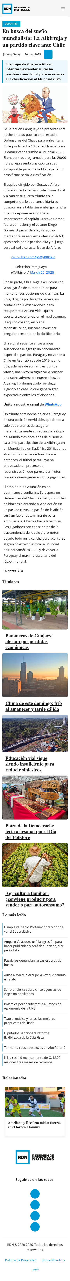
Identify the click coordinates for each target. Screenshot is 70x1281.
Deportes (11, 23)
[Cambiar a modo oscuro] (48, 9)
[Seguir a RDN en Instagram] (35, 1205)
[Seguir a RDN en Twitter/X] (35, 1216)
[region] (35, 1112)
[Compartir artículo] (48, 54)
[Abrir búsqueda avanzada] (54, 9)
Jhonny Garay (11, 54)
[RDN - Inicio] (17, 9)
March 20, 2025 (42, 272)
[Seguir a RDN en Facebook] (35, 1194)
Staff (35, 1270)
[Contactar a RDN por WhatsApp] (35, 1227)
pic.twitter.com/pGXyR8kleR (33, 257)
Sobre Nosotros (53, 1260)
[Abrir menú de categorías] (63, 8)
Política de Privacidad (20, 1260)
